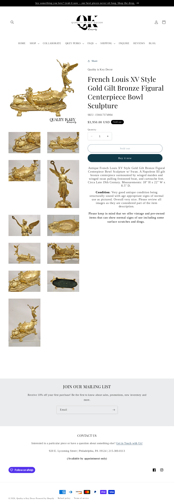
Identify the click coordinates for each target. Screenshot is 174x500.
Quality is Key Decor (25, 498)
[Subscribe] (113, 410)
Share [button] (95, 61)
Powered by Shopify (45, 498)
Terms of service (81, 498)
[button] (12, 22)
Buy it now (125, 158)
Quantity (92, 129)
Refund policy (64, 498)
